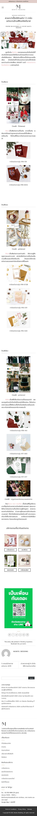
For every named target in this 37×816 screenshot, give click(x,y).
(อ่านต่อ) (24, 733)
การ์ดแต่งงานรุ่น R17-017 (18, 477)
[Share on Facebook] (13, 634)
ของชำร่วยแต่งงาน (7, 772)
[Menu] (2, 7)
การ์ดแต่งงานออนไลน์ (7, 779)
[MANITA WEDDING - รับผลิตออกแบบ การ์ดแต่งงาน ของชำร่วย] (18, 7)
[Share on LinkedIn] (27, 634)
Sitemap (29, 809)
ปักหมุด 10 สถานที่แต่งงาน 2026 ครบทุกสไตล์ (15, 693)
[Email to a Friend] (20, 634)
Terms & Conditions (10, 809)
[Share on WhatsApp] (9, 634)
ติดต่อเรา (4, 757)
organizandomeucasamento (21, 499)
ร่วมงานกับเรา (5, 750)
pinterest (21, 395)
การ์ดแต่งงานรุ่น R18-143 (18, 430)
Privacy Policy (22, 809)
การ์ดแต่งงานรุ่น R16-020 (18, 331)
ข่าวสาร (3, 747)
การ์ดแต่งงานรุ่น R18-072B (18, 284)
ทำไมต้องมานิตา (6, 743)
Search (31, 678)
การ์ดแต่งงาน (5, 768)
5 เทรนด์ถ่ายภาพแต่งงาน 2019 (7, 664)
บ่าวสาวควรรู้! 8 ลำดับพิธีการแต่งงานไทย (28, 664)
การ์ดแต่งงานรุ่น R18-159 (18, 161)
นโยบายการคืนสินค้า (7, 754)
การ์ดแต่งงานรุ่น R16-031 (18, 307)
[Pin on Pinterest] (23, 634)
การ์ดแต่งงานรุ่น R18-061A (18, 185)
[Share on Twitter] (16, 634)
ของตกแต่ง (4, 775)
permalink (23, 644)
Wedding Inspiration (18, 15)
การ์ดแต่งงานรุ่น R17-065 (18, 454)
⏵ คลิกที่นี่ (12, 802)
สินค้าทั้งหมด (5, 782)
